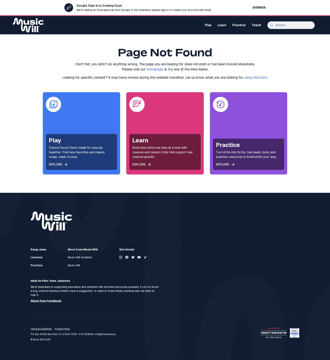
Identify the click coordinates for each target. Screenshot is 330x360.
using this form (255, 77)
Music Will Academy (80, 257)
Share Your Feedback (46, 301)
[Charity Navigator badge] (294, 333)
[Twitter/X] (132, 257)
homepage (155, 69)
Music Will (74, 265)
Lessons (37, 257)
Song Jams (38, 249)
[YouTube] (139, 257)
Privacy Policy (62, 328)
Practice (37, 265)
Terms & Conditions (41, 328)
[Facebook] (126, 257)
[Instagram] (120, 257)
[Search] (271, 25)
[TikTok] (145, 257)
